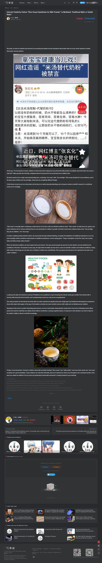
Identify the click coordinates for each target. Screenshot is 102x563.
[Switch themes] (98, 553)
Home (7, 8)
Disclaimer (46, 548)
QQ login (52, 474)
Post (83, 2)
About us (35, 550)
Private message (90, 18)
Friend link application (37, 548)
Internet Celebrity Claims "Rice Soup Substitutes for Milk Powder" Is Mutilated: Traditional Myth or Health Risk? (50, 13)
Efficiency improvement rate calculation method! (24, 530)
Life (11, 8)
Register (57, 467)
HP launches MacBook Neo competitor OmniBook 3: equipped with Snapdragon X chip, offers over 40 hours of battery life (55, 511)
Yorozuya (45, 552)
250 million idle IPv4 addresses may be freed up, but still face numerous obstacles (85, 537)
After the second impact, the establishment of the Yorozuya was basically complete (84, 531)
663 (25, 420)
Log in (46, 467)
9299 (16, 420)
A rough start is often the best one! (53, 529)
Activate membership (92, 2)
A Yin (12, 18)
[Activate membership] (98, 545)
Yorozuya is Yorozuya (50, 536)
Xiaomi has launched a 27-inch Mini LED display (24, 537)
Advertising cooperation (55, 548)
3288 (21, 420)
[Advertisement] (51, 34)
